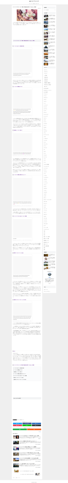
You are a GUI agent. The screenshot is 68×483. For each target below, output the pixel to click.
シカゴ (45, 136)
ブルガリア (45, 188)
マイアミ (45, 205)
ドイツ (45, 160)
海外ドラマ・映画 (46, 238)
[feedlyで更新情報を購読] (20, 429)
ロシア (45, 225)
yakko (50, 277)
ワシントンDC (46, 227)
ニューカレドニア (46, 166)
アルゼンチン (46, 97)
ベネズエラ (45, 192)
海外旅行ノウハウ (46, 240)
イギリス (45, 99)
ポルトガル (45, 201)
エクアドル (45, 108)
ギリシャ (45, 129)
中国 (44, 231)
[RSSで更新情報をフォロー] (34, 429)
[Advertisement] (27, 31)
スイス (45, 142)
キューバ (45, 125)
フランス (45, 184)
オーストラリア (46, 114)
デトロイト (45, 155)
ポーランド (45, 203)
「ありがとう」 (46, 71)
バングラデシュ (46, 177)
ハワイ (45, 173)
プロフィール (46, 289)
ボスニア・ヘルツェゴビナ (47, 199)
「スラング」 (46, 73)
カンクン (45, 121)
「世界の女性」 (46, 79)
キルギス (45, 127)
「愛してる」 (46, 86)
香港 (44, 249)
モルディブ (45, 214)
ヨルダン (45, 216)
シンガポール (46, 138)
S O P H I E (14, 205)
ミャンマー (45, 210)
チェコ (45, 153)
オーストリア (46, 116)
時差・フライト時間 (47, 236)
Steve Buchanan (15, 155)
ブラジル (45, 186)
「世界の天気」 (46, 77)
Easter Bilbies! (14, 238)
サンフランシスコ (46, 134)
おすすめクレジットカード (47, 90)
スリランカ (45, 147)
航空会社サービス (46, 242)
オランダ (45, 112)
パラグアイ (45, 179)
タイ (44, 149)
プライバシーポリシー (47, 291)
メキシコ (45, 212)
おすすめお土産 (46, 88)
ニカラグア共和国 (46, 164)
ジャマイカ (45, 140)
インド (45, 103)
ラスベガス (45, 218)
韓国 (44, 247)
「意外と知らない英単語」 (47, 84)
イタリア (45, 101)
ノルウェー (45, 171)
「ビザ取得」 (46, 75)
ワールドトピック (46, 229)
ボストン (45, 197)
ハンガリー (45, 175)
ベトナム (45, 190)
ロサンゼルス (46, 223)
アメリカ (45, 95)
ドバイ (45, 162)
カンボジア (45, 123)
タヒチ (45, 151)
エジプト (45, 110)
